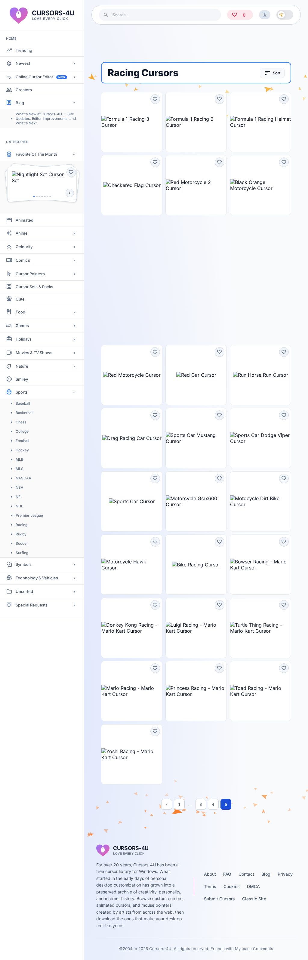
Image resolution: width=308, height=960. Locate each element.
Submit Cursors (219, 898)
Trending (24, 50)
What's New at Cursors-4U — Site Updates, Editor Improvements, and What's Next (46, 118)
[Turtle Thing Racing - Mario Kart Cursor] (260, 628)
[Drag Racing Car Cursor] (131, 438)
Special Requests (32, 605)
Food (20, 312)
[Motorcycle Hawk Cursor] (131, 565)
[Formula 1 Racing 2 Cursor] (196, 122)
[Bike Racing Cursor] (196, 565)
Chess (21, 422)
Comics (23, 260)
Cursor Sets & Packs (34, 286)
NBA (19, 487)
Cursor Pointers (30, 273)
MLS (19, 468)
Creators (24, 89)
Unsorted (24, 591)
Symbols (24, 564)
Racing (21, 524)
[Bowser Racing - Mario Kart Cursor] (260, 565)
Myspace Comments (254, 948)
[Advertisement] (196, 43)
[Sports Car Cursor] (131, 501)
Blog (20, 102)
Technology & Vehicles (37, 577)
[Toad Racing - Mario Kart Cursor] (260, 691)
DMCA (253, 886)
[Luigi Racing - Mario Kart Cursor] (196, 628)
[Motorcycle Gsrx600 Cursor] (196, 501)
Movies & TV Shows (34, 352)
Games (22, 325)
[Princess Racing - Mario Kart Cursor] (196, 691)
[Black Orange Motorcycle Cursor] (260, 185)
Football (22, 440)
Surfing (22, 552)
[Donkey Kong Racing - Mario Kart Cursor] (131, 628)
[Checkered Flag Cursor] (131, 185)
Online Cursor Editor (40, 76)
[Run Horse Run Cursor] (260, 375)
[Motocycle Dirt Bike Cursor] (260, 501)
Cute (20, 299)
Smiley (22, 379)
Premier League (29, 515)
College (22, 431)
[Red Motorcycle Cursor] (131, 375)
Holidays (24, 339)
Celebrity (24, 246)
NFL (19, 496)
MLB (19, 459)
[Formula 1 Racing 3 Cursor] (131, 122)
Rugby (21, 534)
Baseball (23, 403)
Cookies (231, 886)
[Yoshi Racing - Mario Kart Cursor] (131, 754)
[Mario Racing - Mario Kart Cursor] (131, 691)
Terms (210, 886)
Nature (22, 366)
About (210, 874)
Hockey (22, 450)
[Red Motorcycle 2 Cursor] (196, 185)
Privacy (285, 874)
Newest (23, 63)
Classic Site (254, 898)
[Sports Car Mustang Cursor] (196, 438)
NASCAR (23, 478)
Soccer (22, 543)
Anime (22, 233)
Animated (24, 220)
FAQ (227, 874)
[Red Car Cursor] (196, 375)
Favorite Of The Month (36, 154)
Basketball (24, 412)
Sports (22, 392)
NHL (19, 506)
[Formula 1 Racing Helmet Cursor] (260, 122)
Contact (246, 874)
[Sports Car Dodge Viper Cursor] (260, 438)
